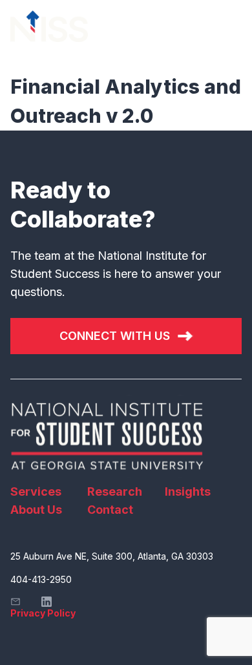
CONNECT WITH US (114, 336)
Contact (110, 509)
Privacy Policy (43, 612)
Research (114, 491)
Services (35, 491)
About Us (36, 509)
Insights (188, 491)
